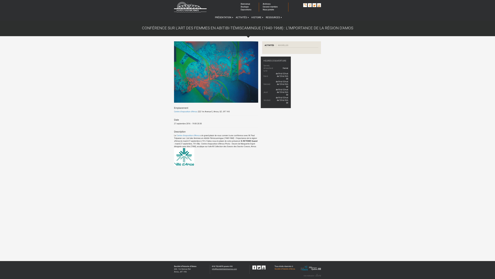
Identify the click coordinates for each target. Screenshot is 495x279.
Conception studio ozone (312, 275)
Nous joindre (268, 9)
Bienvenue (245, 4)
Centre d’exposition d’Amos (188, 135)
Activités (241, 17)
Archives (267, 4)
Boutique (245, 7)
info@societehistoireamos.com (224, 269)
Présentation (223, 17)
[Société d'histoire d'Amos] (190, 7)
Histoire (256, 17)
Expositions (246, 9)
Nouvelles (283, 45)
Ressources (273, 17)
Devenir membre (270, 7)
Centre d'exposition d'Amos (185, 111)
